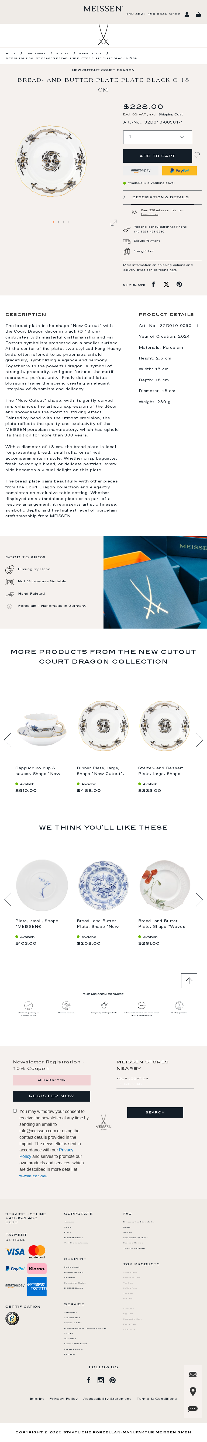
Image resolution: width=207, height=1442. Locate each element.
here (173, 270)
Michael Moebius (74, 1273)
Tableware (36, 53)
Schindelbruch (71, 1267)
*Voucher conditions (134, 1248)
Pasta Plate (130, 1324)
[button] (53, 222)
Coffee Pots (130, 1288)
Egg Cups (128, 1314)
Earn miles (69, 1354)
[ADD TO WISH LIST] (198, 155)
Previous (7, 740)
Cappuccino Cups (132, 1319)
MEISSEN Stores (73, 1238)
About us (69, 1222)
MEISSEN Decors (73, 1288)
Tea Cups (128, 1283)
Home (11, 53)
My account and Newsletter (139, 1222)
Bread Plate (90, 53)
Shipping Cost (170, 114)
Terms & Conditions (156, 1399)
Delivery (127, 1232)
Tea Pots (128, 1294)
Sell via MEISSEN (73, 1349)
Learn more (149, 214)
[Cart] (198, 14)
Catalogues (70, 1313)
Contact (174, 14)
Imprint (37, 1399)
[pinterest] (115, 1379)
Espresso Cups (132, 1278)
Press (67, 1232)
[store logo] (103, 8)
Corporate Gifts (73, 1323)
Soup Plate (129, 1330)
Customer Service (133, 1243)
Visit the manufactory (76, 1243)
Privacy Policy (63, 1399)
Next (199, 740)
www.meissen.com (33, 1176)
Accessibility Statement (107, 1399)
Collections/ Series (75, 1283)
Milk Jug (128, 1299)
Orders (127, 1227)
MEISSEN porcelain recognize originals (85, 1328)
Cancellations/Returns (135, 1238)
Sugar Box (128, 1309)
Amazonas (69, 1278)
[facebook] (92, 1379)
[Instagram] (103, 1379)
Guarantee (70, 1339)
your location (132, 1078)
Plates (62, 53)
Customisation (72, 1318)
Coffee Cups (130, 1273)
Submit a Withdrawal (75, 1344)
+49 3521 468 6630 (147, 14)
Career (68, 1227)
